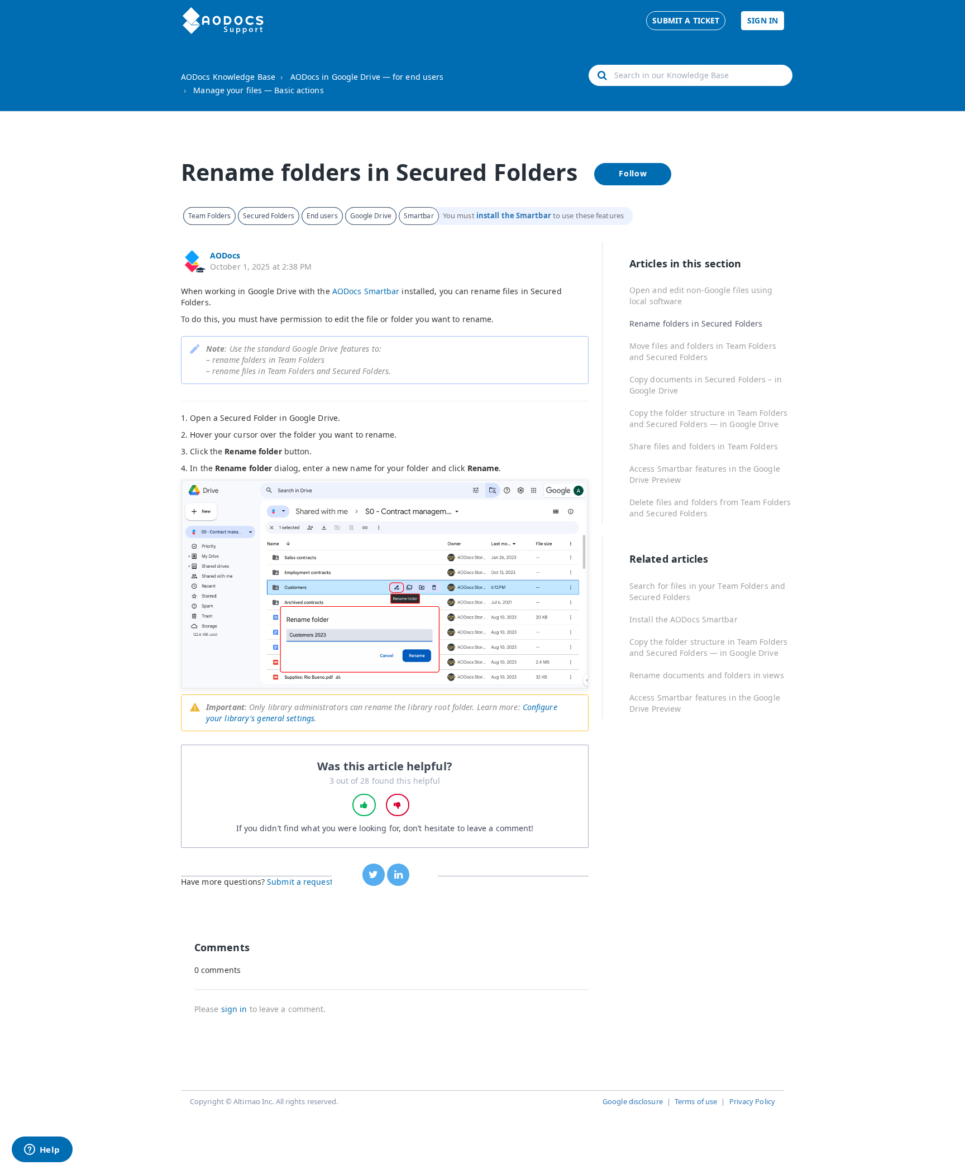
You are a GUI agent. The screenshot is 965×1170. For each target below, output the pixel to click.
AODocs (225, 255)
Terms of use (696, 1101)
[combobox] (690, 75)
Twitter (373, 875)
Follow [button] (633, 173)
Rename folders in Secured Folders (695, 323)
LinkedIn (398, 875)
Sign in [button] (762, 20)
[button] (364, 805)
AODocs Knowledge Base (228, 76)
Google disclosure (633, 1101)
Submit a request (300, 881)
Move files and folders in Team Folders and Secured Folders (702, 351)
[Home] (223, 21)
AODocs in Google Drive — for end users (367, 76)
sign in (234, 1009)
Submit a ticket (686, 20)
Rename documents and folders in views (706, 675)
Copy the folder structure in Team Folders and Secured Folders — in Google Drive (708, 418)
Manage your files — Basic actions (258, 90)
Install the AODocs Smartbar (683, 619)
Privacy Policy (752, 1101)
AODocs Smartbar (366, 291)
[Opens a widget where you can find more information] (42, 1150)
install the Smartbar (513, 215)
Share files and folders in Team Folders (703, 446)
